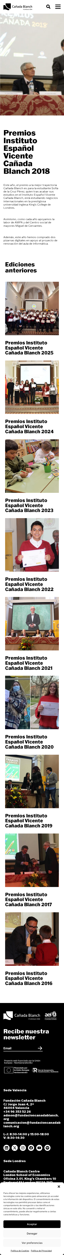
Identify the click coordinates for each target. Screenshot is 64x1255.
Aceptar (32, 1224)
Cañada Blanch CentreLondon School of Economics (26, 1173)
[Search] (49, 7)
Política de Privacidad (41, 1250)
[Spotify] (47, 1148)
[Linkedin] (6, 1148)
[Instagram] (23, 1148)
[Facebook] (31, 1148)
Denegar (32, 1233)
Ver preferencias (32, 1242)
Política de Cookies (20, 1250)
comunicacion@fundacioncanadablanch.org (32, 1124)
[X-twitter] (15, 1148)
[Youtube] (39, 1148)
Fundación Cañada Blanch (24, 1100)
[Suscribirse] (40, 1048)
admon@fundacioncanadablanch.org (31, 1117)
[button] (59, 1186)
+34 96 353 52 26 (17, 1112)
